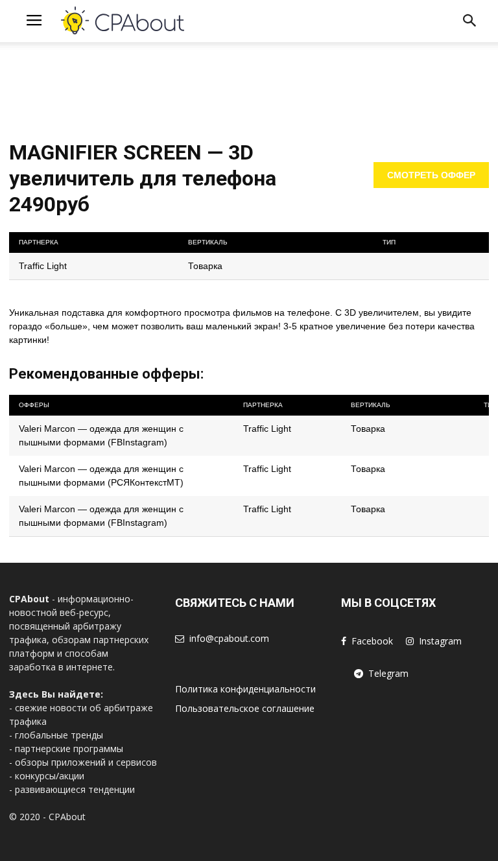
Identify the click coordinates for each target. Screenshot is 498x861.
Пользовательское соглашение (244, 708)
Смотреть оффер (431, 175)
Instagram (440, 641)
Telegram (388, 673)
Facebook (372, 641)
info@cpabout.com (229, 638)
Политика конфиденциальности (245, 689)
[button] (469, 23)
